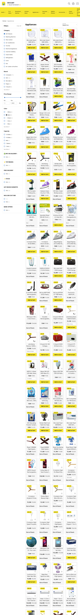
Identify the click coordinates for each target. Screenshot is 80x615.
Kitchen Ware (27, 12)
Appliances (36, 12)
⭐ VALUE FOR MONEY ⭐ (14, 5)
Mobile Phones (53, 12)
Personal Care (44, 12)
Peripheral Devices (18, 12)
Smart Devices (71, 12)
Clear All (19, 26)
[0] (77, 3)
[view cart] (77, 3)
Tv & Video (9, 12)
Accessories (62, 12)
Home (4, 21)
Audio (2, 12)
